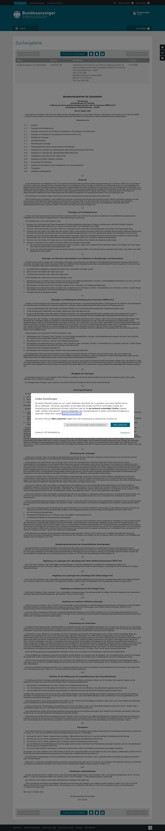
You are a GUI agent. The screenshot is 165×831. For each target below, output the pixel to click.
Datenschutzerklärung (72, 413)
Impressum (125, 432)
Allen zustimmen (120, 425)
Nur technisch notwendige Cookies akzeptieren (86, 425)
